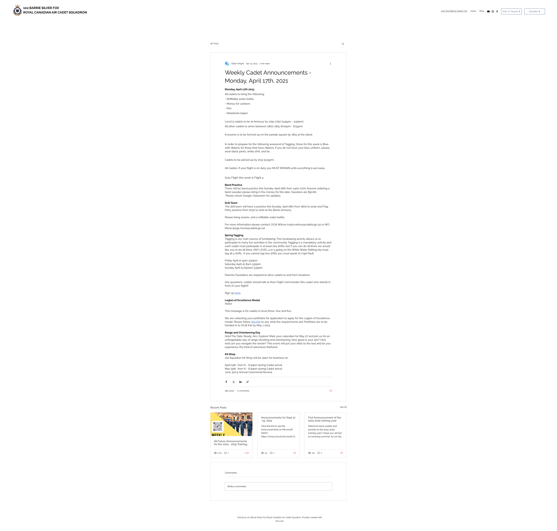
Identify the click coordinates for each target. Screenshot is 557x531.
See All (343, 407)
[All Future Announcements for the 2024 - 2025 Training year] (231, 424)
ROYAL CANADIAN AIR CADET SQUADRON (55, 12)
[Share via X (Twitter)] (233, 381)
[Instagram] (492, 11)
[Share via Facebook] (226, 381)
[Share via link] (247, 381)
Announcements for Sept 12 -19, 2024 (278, 419)
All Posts (214, 43)
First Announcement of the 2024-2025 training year (324, 419)
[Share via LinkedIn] (240, 381)
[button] (343, 43)
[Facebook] (497, 11)
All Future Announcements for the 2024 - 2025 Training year (230, 443)
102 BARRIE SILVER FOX (41, 8)
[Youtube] (488, 11)
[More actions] (330, 63)
